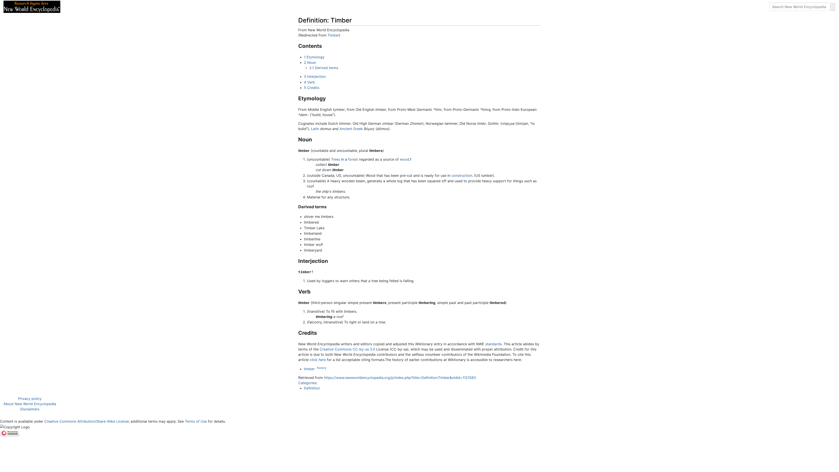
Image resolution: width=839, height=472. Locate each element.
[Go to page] (833, 7)
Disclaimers (29, 409)
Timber (333, 35)
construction (461, 175)
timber (309, 369)
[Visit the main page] (31, 6)
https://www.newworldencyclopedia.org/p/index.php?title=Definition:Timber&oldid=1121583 (400, 377)
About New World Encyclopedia (29, 404)
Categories (307, 383)
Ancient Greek (351, 129)
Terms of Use (196, 421)
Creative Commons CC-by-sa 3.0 (347, 349)
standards (493, 344)
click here (318, 359)
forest (353, 159)
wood (404, 159)
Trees (335, 159)
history (321, 368)
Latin (315, 129)
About (92, 7)
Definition (312, 388)
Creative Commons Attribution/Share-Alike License (86, 421)
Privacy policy (30, 398)
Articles (73, 7)
